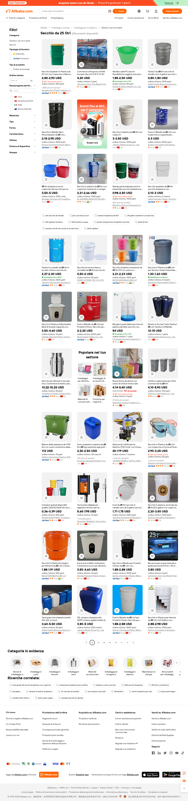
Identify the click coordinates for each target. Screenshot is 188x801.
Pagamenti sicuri (49, 718)
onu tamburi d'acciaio (97, 691)
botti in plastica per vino (142, 691)
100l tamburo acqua (79, 222)
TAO (117, 787)
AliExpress (52, 787)
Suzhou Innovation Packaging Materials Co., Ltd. (163, 144)
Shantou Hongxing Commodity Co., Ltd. (163, 463)
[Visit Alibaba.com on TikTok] (182, 753)
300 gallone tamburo (54, 222)
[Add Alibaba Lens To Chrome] (49, 775)
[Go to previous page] (86, 642)
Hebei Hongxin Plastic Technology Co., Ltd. (163, 199)
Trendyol (125, 787)
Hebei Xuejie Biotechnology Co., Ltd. (163, 84)
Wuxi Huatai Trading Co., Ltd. (90, 337)
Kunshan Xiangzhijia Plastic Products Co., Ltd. (92, 461)
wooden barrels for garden (72, 698)
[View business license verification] (120, 796)
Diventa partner (159, 741)
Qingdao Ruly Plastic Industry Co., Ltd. (57, 90)
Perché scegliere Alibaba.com (19, 718)
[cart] (148, 11)
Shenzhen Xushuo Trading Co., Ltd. (128, 402)
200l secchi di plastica (133, 685)
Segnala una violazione (125, 749)
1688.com (63, 787)
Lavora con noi (12, 735)
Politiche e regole (50, 749)
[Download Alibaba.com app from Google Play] (172, 775)
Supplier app (82, 774)
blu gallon (16, 691)
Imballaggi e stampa (61, 28)
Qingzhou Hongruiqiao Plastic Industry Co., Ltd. (163, 282)
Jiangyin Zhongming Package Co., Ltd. (57, 282)
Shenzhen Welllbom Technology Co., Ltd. (92, 521)
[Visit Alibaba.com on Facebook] (153, 753)
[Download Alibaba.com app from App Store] (150, 775)
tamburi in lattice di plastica (40, 691)
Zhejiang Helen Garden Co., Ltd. (127, 86)
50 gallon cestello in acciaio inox (140, 216)
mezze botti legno (168, 691)
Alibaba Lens (20, 774)
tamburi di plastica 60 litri (108, 216)
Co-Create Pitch (13, 724)
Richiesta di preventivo (89, 724)
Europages (137, 787)
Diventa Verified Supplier (163, 735)
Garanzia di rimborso (51, 724)
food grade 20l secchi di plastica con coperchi (31, 685)
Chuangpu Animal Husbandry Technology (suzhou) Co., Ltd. (128, 339)
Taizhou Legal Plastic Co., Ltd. (161, 393)
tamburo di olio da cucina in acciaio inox (62, 228)
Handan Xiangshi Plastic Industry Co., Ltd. (57, 337)
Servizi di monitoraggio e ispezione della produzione (54, 742)
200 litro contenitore (160, 685)
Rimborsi (119, 738)
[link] (184, 773)
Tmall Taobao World (79, 787)
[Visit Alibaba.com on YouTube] (177, 753)
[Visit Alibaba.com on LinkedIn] (159, 753)
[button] (109, 11)
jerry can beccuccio (80, 216)
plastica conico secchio (106, 685)
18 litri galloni (92, 228)
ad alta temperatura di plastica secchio (113, 222)
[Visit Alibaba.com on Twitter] (165, 753)
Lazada (94, 787)
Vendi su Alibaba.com (161, 718)
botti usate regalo (45, 698)
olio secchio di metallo (54, 216)
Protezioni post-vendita (52, 735)
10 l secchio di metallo (70, 691)
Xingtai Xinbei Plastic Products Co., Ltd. (57, 517)
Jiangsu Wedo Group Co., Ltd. (126, 144)
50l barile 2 (119, 691)
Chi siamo (10, 712)
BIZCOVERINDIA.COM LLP (125, 280)
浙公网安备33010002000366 (142, 796)
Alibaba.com (133, 774)
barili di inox (143, 222)
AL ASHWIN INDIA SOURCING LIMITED (92, 199)
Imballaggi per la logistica (85, 28)
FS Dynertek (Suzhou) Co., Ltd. (161, 337)
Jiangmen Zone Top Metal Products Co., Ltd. (92, 84)
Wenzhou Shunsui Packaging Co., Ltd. (128, 205)
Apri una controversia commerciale (125, 730)
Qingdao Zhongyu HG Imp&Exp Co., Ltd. (57, 199)
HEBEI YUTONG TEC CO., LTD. (90, 280)
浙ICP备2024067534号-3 (169, 796)
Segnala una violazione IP (126, 743)
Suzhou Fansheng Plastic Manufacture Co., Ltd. (57, 144)
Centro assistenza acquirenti (128, 718)
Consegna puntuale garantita (55, 729)
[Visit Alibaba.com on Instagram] (171, 753)
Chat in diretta (121, 724)
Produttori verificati (87, 718)
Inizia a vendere (159, 724)
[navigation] (22, 335)
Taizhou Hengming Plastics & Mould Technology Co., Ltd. (57, 457)
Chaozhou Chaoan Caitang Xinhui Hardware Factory (57, 393)
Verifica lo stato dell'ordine (164, 729)
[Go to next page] (133, 642)
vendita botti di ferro (21, 698)
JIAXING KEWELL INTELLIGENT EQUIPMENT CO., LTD (128, 461)
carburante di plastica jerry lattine (73, 685)
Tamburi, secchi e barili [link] (111, 28)
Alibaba (44, 28)
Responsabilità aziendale (17, 729)
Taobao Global (106, 787)
